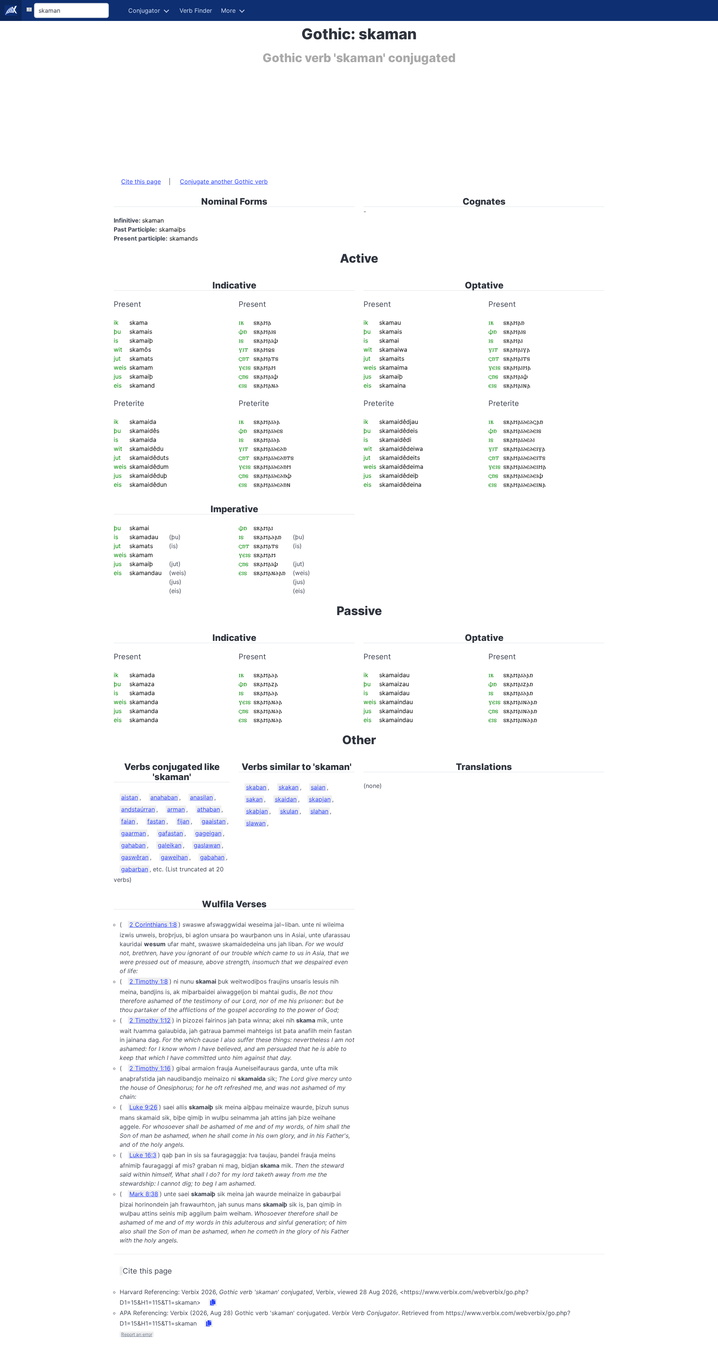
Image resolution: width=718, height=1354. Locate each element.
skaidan (286, 799)
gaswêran (134, 857)
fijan (183, 821)
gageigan (208, 833)
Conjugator (144, 10)
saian (318, 787)
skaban (256, 787)
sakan (254, 799)
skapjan (320, 799)
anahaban (164, 797)
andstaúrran (138, 809)
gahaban (133, 845)
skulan (289, 811)
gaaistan (213, 821)
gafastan (170, 833)
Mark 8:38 (143, 1194)
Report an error (136, 1334)
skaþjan (257, 811)
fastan (156, 821)
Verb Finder (196, 10)
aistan (129, 797)
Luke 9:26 (143, 1107)
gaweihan (174, 857)
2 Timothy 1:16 (150, 1068)
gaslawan (207, 845)
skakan (288, 787)
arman (176, 809)
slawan (256, 823)
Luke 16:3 (142, 1155)
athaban (208, 809)
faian (128, 821)
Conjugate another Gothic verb (224, 181)
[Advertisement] (338, 117)
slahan (319, 811)
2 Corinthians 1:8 (153, 924)
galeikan (169, 845)
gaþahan (212, 857)
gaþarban (134, 869)
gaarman (133, 833)
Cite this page (141, 181)
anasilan (201, 797)
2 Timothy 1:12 (150, 1020)
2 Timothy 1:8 (148, 981)
